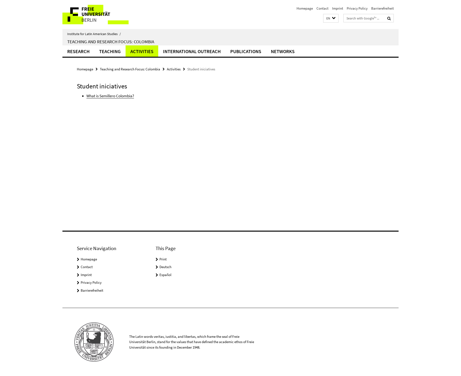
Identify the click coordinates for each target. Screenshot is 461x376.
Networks (283, 51)
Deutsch (165, 267)
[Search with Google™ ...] (389, 18)
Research (78, 51)
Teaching (110, 51)
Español (165, 274)
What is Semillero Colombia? (110, 96)
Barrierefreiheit (382, 8)
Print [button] (163, 259)
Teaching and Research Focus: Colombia (110, 41)
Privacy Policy (357, 8)
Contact (322, 8)
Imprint (337, 8)
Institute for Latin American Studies (94, 34)
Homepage (305, 8)
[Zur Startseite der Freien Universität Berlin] (102, 14)
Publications (245, 51)
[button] (331, 18)
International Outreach (192, 51)
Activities (141, 51)
